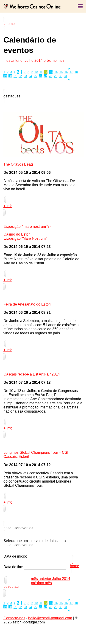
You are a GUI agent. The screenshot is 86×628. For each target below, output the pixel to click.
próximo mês (53, 60)
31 (65, 76)
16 (66, 72)
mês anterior (14, 60)
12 (45, 72)
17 (71, 72)
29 (55, 76)
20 (10, 76)
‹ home (9, 24)
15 (61, 72)
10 (36, 72)
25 (35, 76)
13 (51, 72)
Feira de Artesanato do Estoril (27, 304)
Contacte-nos (14, 618)
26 (40, 76)
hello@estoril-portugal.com (50, 618)
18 (76, 72)
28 (50, 76)
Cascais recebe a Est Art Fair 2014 (31, 374)
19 (5, 76)
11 (40, 72)
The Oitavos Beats (18, 164)
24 (30, 76)
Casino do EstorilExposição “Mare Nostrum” (25, 236)
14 (56, 72)
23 (25, 76)
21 (15, 76)
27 (45, 76)
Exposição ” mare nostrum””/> (27, 226)
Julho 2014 (34, 60)
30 (60, 76)
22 (20, 76)
